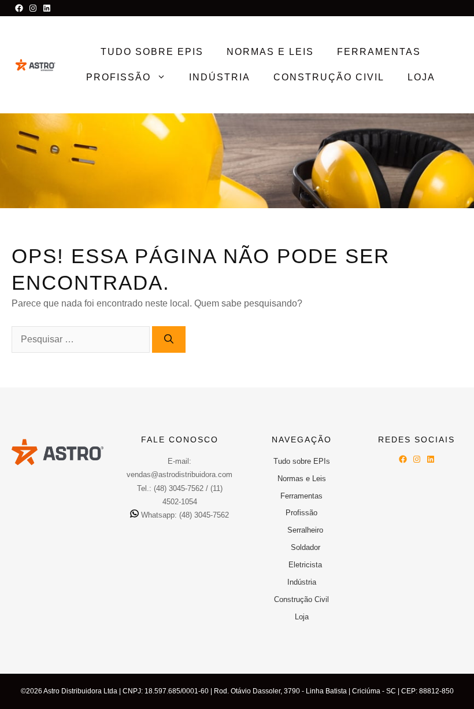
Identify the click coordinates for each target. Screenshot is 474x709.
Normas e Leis (270, 52)
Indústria (219, 77)
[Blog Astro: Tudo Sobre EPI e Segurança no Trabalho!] (35, 64)
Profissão (118, 77)
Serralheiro (305, 530)
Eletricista (305, 564)
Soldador (305, 547)
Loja (421, 77)
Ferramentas (379, 52)
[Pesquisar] (169, 339)
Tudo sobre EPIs (152, 52)
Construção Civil (328, 77)
